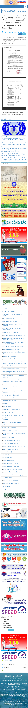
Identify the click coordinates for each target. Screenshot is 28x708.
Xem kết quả (17, 629)
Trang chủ (6, 10)
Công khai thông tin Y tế (9, 11)
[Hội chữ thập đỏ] (14, 504)
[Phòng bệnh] (14, 599)
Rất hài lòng (6, 619)
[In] (23, 15)
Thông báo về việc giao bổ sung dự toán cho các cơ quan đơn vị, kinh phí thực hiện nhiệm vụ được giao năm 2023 (13, 144)
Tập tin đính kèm (7, 47)
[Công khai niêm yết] (14, 573)
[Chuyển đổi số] (14, 524)
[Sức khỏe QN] (14, 302)
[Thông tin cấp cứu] (14, 235)
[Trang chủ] (14, 2)
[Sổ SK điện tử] (14, 269)
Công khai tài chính (21, 11)
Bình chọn (10, 629)
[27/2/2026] (14, 186)
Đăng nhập (21, 1)
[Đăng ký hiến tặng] (14, 249)
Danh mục (12, 10)
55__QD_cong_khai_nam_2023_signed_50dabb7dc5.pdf (14, 32)
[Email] (25, 15)
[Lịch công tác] (14, 222)
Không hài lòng (7, 625)
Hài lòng (5, 621)
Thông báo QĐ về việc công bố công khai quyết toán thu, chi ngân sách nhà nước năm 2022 (13, 154)
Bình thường (6, 623)
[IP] (14, 609)
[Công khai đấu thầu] (14, 566)
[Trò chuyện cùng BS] (14, 513)
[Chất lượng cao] (14, 547)
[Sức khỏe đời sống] (14, 495)
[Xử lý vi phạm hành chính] (14, 290)
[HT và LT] (14, 536)
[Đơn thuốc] (14, 585)
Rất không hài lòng (7, 627)
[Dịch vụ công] (14, 557)
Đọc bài (20, 33)
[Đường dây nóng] (14, 213)
